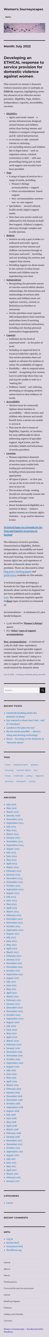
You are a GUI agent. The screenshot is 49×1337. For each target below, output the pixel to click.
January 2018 (13, 1136)
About (7, 1269)
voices (32, 781)
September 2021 (14, 974)
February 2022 (13, 956)
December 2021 (14, 963)
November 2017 (14, 1144)
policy (35, 674)
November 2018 (14, 1100)
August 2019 (12, 1066)
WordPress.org (14, 1250)
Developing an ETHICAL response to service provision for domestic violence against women (24, 67)
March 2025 (12, 834)
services (42, 674)
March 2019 (12, 1085)
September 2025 (15, 823)
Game (7, 1295)
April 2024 (11, 863)
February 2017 (13, 1177)
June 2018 (11, 1118)
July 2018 (11, 1114)
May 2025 (11, 830)
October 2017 (13, 1148)
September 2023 (14, 889)
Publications (10, 1282)
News (7, 1275)
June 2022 (11, 941)
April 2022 (11, 948)
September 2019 (14, 1063)
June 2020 (11, 1029)
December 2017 (14, 1140)
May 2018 (11, 1122)
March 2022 (12, 952)
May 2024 (11, 860)
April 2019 (11, 1081)
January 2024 (13, 874)
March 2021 (12, 996)
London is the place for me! (20, 727)
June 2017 (11, 1162)
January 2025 (13, 837)
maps (8, 776)
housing (19, 674)
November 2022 (14, 922)
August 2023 (12, 893)
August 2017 (12, 1155)
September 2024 (15, 845)
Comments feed (14, 1246)
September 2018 (14, 1107)
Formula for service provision (19, 1288)
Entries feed (12, 1242)
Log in (9, 1239)
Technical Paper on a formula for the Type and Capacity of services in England (23, 531)
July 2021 (11, 981)
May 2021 (11, 989)
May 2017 (11, 1166)
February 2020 (13, 1044)
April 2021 (11, 992)
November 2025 (14, 819)
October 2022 (13, 926)
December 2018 (14, 1096)
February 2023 (13, 915)
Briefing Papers (12, 1301)
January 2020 (13, 1048)
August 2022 (12, 933)
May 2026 (11, 808)
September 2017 (14, 1151)
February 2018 (13, 1133)
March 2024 (12, 867)
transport (21, 781)
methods (28, 674)
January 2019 (13, 1092)
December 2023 (14, 878)
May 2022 (11, 944)
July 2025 (11, 826)
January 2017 (13, 1181)
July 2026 (11, 804)
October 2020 (13, 1015)
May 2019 (11, 1077)
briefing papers (23, 571)
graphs (34, 764)
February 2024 (13, 871)
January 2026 (13, 815)
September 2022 (15, 930)
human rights (23, 770)
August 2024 (12, 848)
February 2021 (13, 1000)
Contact (8, 1320)
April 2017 (11, 1170)
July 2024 (11, 852)
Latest (9, 1203)
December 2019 (14, 1052)
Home (7, 1262)
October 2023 (13, 885)
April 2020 (11, 1037)
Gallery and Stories (13, 1314)
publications (10, 575)
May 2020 (11, 1033)
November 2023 (14, 882)
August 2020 (12, 1022)
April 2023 (11, 908)
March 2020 (12, 1040)
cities (7, 764)
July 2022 (11, 937)
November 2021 (14, 967)
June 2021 (11, 985)
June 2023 (11, 900)
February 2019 (13, 1088)
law (35, 770)
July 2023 (11, 896)
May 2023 (11, 904)
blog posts (9, 571)
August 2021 (12, 978)
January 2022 (13, 959)
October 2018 (13, 1103)
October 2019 (13, 1059)
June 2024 (11, 856)
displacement (20, 764)
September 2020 (15, 1018)
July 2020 (11, 1026)
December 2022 (14, 919)
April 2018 (11, 1125)
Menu (8, 17)
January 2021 (13, 1004)
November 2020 (14, 1011)
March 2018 (12, 1129)
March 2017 (12, 1173)
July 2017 (11, 1159)
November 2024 (14, 841)
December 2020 (14, 1007)
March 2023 (12, 911)
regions (39, 776)
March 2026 (12, 812)
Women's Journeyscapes (23, 9)
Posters (8, 1308)
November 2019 (14, 1055)
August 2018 (12, 1111)
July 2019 (11, 1070)
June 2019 (11, 1074)
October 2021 (13, 970)
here (6, 597)
